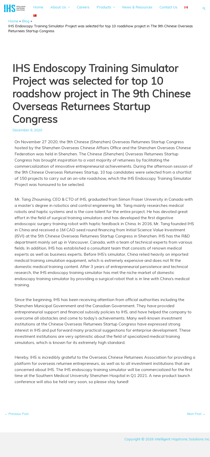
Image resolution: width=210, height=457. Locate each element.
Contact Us (168, 7)
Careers (83, 7)
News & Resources (137, 7)
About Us (58, 7)
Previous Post (17, 414)
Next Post (196, 414)
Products (104, 7)
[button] (204, 8)
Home (38, 7)
